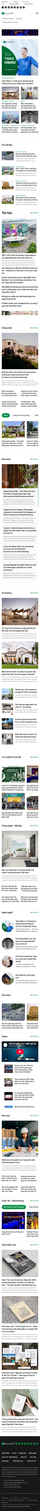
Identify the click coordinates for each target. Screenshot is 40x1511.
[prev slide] (27, 483)
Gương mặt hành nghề (27, 125)
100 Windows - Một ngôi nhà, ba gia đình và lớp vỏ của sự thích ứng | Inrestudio (29, 404)
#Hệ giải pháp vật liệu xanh (10, 22)
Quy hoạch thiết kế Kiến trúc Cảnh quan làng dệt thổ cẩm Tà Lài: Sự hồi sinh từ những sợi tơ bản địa (28, 1189)
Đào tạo (23, 1457)
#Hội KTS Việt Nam (8, 18)
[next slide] (33, 483)
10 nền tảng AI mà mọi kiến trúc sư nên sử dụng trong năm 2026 (25, 720)
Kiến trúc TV (31, 1461)
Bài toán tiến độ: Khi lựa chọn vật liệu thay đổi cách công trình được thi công (10, 888)
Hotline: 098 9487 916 (11, 1485)
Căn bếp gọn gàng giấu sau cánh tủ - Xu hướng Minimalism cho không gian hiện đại (26, 705)
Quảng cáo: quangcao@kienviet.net (16, 1482)
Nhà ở (22, 101)
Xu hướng (5, 1461)
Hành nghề (32, 1453)
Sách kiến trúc (18, 1461)
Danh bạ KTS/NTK (14, 4)
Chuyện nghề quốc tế (8, 78)
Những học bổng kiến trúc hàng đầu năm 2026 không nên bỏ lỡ (18, 1161)
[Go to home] (8, 13)
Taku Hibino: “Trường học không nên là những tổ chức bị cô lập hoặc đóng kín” (17, 82)
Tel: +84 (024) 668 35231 (12, 1487)
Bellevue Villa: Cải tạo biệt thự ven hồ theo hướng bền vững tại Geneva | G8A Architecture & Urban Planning (19, 374)
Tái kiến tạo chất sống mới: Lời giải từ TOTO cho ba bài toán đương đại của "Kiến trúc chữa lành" (26, 691)
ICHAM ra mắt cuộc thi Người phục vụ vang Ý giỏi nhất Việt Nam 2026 (20, 304)
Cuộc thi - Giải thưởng (9, 1457)
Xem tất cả (34, 213)
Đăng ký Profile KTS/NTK (16, 1500)
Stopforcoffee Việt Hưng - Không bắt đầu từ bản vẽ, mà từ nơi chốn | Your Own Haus (10, 404)
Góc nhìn (33, 1457)
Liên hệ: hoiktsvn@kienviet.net (14, 1480)
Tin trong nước (20, 166)
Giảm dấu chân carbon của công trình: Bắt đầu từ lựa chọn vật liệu (26, 735)
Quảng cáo (5, 1)
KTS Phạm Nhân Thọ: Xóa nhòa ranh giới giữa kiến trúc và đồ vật (29, 130)
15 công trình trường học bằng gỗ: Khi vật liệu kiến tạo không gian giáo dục (9, 106)
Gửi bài (15, 1)
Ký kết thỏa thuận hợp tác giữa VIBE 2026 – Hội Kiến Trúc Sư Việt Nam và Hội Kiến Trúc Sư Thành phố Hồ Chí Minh (19, 280)
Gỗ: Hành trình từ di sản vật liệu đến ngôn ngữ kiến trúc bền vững (10, 899)
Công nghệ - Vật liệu (8, 101)
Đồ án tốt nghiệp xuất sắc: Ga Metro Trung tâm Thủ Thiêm (10, 1189)
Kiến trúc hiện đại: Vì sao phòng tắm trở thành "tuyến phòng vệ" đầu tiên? (18, 871)
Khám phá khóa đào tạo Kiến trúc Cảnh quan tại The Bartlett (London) (29, 1179)
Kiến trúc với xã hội (21, 152)
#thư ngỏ (19, 18)
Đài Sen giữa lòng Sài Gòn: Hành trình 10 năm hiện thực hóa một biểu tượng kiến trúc (26, 155)
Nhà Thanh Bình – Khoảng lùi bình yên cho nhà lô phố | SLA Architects (28, 106)
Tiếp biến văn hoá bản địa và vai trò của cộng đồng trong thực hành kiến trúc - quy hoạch (26, 184)
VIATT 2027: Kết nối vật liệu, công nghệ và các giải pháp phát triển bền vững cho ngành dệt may (26, 170)
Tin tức (14, 1453)
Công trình (22, 1453)
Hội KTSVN (5, 1453)
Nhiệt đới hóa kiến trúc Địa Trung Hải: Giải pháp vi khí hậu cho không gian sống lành (27, 199)
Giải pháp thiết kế (21, 195)
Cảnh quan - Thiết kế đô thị (10, 125)
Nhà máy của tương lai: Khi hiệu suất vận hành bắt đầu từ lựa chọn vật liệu (29, 899)
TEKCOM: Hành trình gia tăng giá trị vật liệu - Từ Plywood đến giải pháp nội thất (29, 889)
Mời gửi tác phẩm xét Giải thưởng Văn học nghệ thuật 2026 (19, 297)
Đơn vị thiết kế (29, 4)
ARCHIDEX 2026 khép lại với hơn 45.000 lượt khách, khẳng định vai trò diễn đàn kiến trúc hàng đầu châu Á (20, 289)
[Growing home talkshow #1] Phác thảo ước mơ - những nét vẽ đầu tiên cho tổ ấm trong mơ (20, 270)
